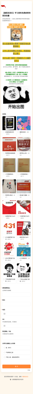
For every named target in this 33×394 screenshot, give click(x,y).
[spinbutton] (16, 314)
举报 (29, 370)
